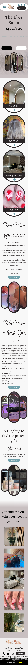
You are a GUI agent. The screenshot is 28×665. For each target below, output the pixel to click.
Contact (7, 48)
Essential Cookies (11, 662)
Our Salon (19, 647)
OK (20, 662)
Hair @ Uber (8, 648)
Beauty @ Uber (19, 648)
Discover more (14, 277)
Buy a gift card (14, 460)
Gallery (8, 650)
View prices (21, 48)
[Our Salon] (14, 97)
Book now (21, 8)
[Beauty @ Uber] (14, 166)
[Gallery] (14, 200)
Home (8, 647)
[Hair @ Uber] (14, 131)
